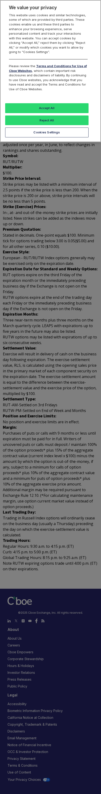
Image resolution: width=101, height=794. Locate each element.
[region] (50, 71)
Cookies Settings (46, 132)
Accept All (46, 108)
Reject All (46, 120)
